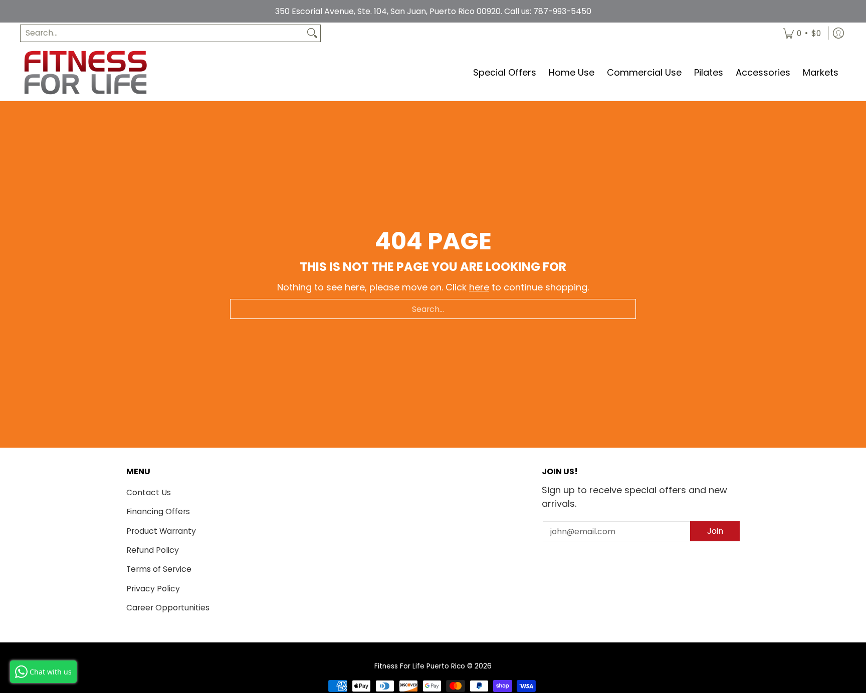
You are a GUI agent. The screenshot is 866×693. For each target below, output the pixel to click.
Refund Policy (152, 550)
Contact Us (148, 492)
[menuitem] (801, 33)
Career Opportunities (167, 607)
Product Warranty (161, 531)
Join (715, 531)
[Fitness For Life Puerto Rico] (85, 72)
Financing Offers (158, 511)
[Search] (312, 33)
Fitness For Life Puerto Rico (419, 666)
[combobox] (162, 33)
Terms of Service (158, 569)
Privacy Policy (153, 588)
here (479, 287)
